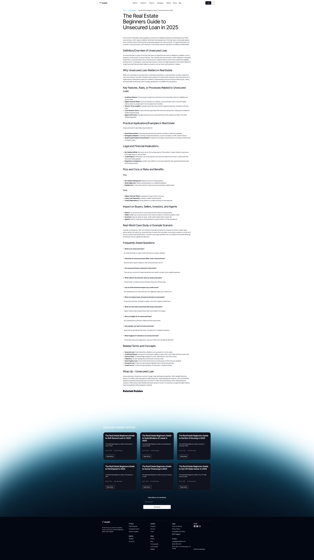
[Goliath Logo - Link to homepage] (103, 3)
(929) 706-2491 (176, 544)
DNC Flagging (176, 534)
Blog (151, 541)
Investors (131, 541)
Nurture (152, 529)
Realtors (131, 539)
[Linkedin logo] (195, 526)
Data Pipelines (133, 526)
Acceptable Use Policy (178, 531)
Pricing (152, 539)
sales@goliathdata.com (179, 541)
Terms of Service (177, 526)
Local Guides (154, 546)
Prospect (153, 526)
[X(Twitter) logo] (197, 526)
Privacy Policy (176, 529)
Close (152, 531)
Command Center (134, 529)
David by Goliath (133, 531)
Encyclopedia (132, 10)
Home (124, 10)
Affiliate (152, 549)
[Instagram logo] (200, 526)
